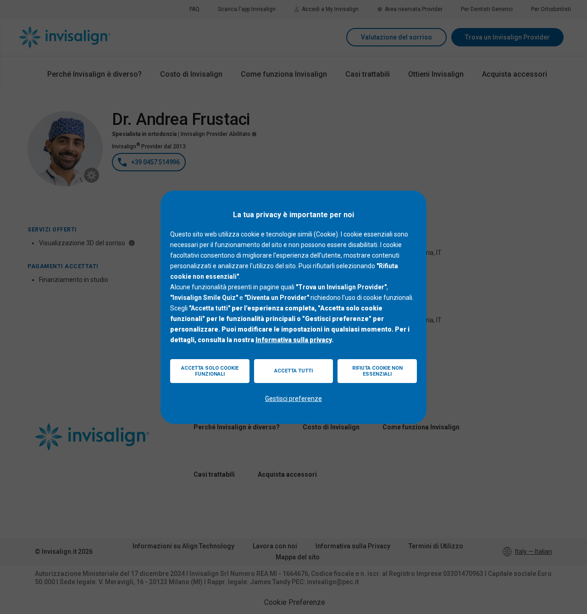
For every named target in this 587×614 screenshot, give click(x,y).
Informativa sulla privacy (293, 340)
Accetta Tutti (293, 371)
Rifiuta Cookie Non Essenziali (377, 371)
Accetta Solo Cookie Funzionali (209, 371)
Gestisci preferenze (293, 398)
